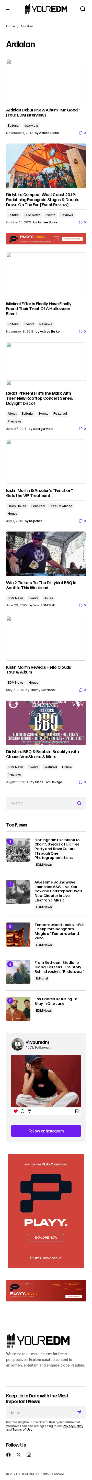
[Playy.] (46, 1290)
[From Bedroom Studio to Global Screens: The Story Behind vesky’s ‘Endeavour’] (18, 972)
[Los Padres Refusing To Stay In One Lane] (18, 1009)
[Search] (80, 803)
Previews (14, 421)
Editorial (13, 125)
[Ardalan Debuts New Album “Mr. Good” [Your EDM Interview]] (46, 81)
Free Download (61, 506)
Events (50, 215)
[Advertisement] (46, 1211)
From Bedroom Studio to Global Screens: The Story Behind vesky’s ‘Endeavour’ (59, 967)
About (12, 413)
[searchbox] (40, 803)
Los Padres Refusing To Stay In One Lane (55, 1001)
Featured (60, 413)
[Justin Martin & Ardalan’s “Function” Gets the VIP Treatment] (46, 461)
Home (10, 26)
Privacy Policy (73, 1426)
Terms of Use (22, 1429)
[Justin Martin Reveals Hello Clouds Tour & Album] (46, 638)
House (12, 513)
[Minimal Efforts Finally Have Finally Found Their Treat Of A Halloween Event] (46, 275)
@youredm (37, 1042)
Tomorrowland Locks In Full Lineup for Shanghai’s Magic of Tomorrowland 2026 (59, 931)
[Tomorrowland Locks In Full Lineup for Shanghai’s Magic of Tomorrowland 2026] (18, 934)
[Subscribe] (80, 1412)
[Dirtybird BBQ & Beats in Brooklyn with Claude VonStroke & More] (46, 723)
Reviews (67, 215)
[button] (9, 9)
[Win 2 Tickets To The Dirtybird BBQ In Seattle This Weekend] (46, 553)
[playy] (46, 238)
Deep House (17, 506)
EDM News (32, 215)
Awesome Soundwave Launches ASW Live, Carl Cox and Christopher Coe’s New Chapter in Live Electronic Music (58, 891)
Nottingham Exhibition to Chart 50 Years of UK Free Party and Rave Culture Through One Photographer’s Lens (56, 849)
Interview (31, 125)
